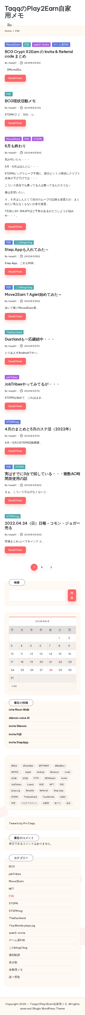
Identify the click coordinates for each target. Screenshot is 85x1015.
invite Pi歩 (15, 734)
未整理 (46, 803)
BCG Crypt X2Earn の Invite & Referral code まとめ (39, 54)
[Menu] (9, 25)
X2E (13, 803)
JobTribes (16, 784)
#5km (14, 766)
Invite (64, 778)
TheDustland (14, 332)
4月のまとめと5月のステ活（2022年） (39, 429)
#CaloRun (28, 766)
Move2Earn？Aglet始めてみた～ (33, 294)
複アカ (57, 803)
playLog (15, 790)
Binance (54, 772)
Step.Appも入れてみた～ (27, 249)
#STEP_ (15, 772)
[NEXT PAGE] (50, 567)
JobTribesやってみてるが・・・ (32, 384)
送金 (68, 803)
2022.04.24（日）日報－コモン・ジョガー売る (42, 525)
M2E (41, 784)
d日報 (14, 778)
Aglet (28, 772)
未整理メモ (16, 969)
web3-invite (41, 44)
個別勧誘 (14, 955)
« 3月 (14, 686)
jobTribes (12, 377)
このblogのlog (23, 242)
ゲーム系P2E (61, 44)
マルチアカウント (29, 803)
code (67, 772)
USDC (63, 797)
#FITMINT (44, 766)
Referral (44, 790)
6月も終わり (15, 145)
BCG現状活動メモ (20, 101)
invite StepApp (18, 742)
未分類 (13, 962)
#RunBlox (60, 766)
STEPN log (12, 421)
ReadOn (30, 790)
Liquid (30, 784)
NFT (52, 784)
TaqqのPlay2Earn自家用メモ (38, 12)
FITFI (36, 778)
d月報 (25, 778)
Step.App (58, 790)
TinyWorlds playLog (22, 925)
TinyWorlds (48, 797)
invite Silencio (18, 726)
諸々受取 (14, 977)
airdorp (40, 772)
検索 (17, 582)
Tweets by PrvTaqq (22, 823)
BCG (12, 866)
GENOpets (50, 778)
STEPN (38, 138)
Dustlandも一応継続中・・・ (30, 339)
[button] (50, 567)
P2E (27, 44)
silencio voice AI (19, 718)
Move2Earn (13, 44)
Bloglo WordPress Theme (49, 1008)
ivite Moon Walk (19, 709)
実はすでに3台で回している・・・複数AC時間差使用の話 (42, 476)
